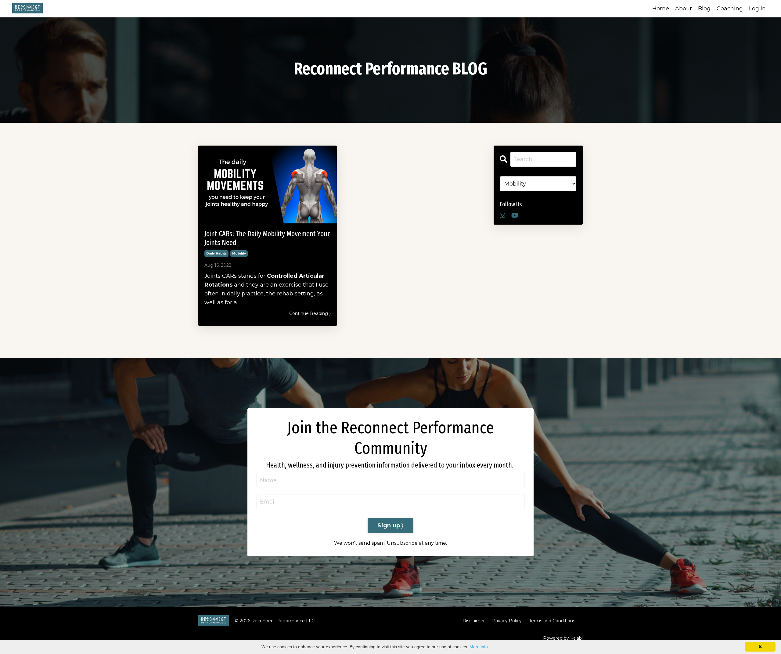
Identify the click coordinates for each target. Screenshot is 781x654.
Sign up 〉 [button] (390, 525)
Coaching (730, 8)
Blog (704, 8)
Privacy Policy (507, 620)
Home (660, 8)
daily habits (216, 253)
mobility (239, 253)
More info (479, 646)
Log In (757, 8)
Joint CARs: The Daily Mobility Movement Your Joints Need (267, 238)
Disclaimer (473, 620)
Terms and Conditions (552, 620)
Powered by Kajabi (563, 638)
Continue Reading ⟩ (310, 313)
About (683, 8)
